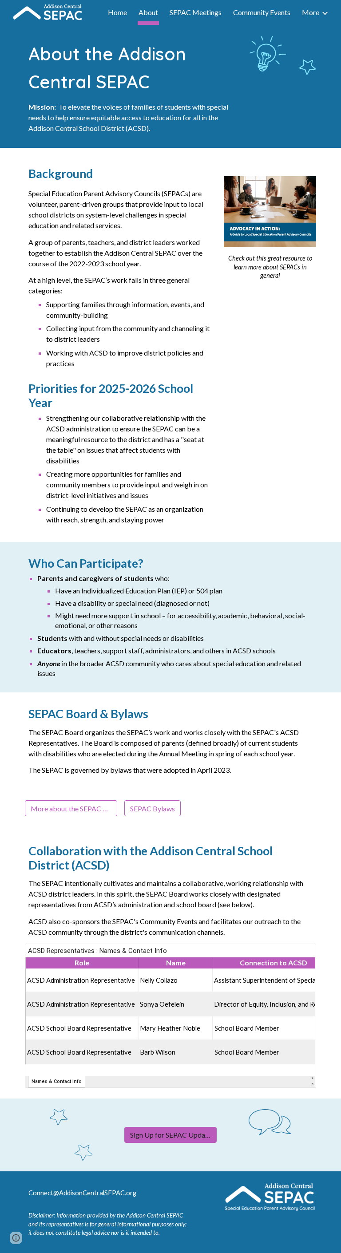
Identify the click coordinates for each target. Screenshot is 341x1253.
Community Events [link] (261, 12)
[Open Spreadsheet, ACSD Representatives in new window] (299, 955)
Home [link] (117, 12)
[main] (133, 86)
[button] (16, 1238)
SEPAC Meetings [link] (196, 12)
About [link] (148, 12)
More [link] (310, 12)
